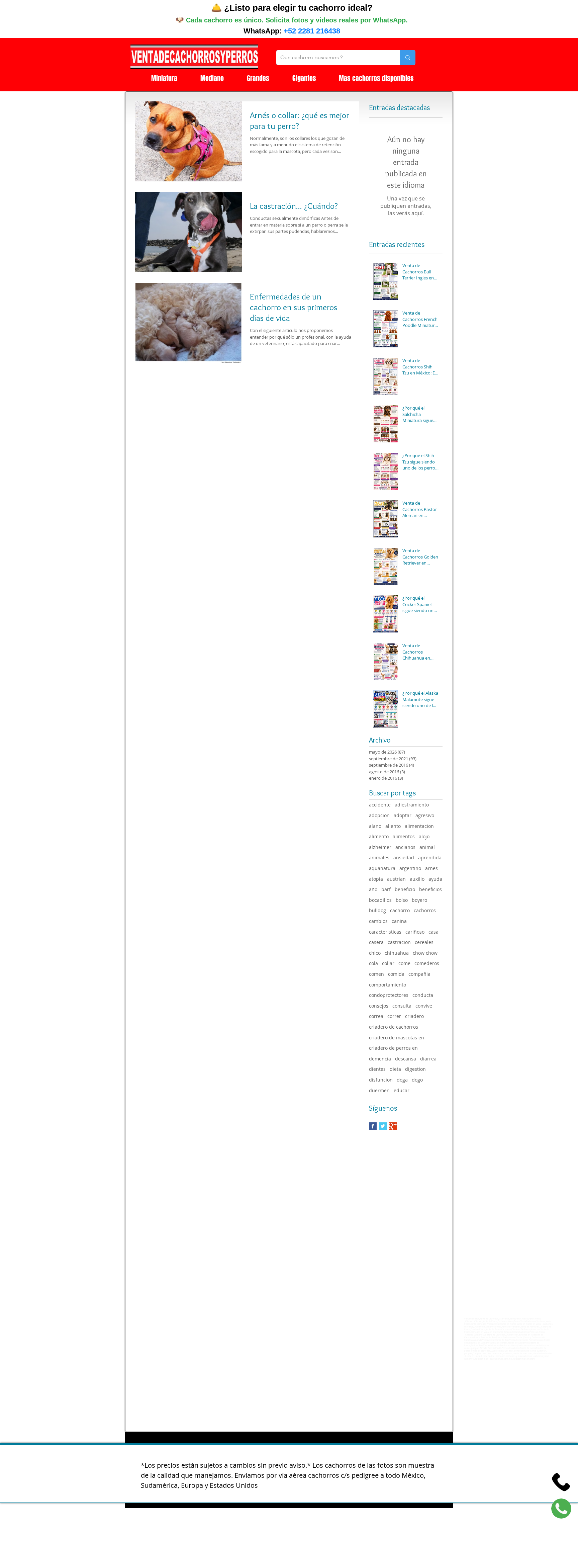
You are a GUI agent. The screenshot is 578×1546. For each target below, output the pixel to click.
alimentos (404, 836)
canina (399, 921)
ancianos (405, 847)
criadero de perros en (393, 1048)
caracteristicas (385, 932)
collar (388, 963)
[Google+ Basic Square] (393, 1126)
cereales (424, 942)
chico (375, 953)
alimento (379, 836)
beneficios (430, 889)
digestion (415, 1069)
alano (375, 826)
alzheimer (380, 847)
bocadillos (380, 900)
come (404, 963)
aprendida (430, 857)
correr (394, 1016)
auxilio (417, 879)
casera (376, 942)
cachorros (425, 910)
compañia (419, 974)
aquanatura (382, 868)
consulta (401, 1006)
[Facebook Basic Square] (373, 1126)
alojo (424, 836)
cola (373, 963)
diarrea (428, 1058)
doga (402, 1080)
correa (376, 1016)
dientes (377, 1069)
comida (396, 974)
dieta (395, 1069)
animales (379, 857)
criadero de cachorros (393, 1027)
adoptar (402, 815)
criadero (414, 1016)
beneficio (405, 889)
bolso (402, 900)
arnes (431, 868)
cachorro (400, 910)
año (373, 889)
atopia (376, 879)
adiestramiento (412, 804)
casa (433, 932)
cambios (378, 921)
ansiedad (403, 857)
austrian (396, 879)
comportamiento (387, 984)
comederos (426, 963)
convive (423, 1006)
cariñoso (414, 932)
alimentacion (419, 826)
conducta (422, 995)
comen (376, 974)
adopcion (379, 815)
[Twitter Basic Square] (383, 1126)
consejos (378, 1006)
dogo (417, 1080)
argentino (410, 868)
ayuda (435, 879)
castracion (399, 942)
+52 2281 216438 (312, 31)
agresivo (424, 815)
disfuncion (381, 1080)
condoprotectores (388, 995)
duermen (379, 1090)
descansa (405, 1058)
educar (401, 1090)
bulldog (377, 910)
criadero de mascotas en (396, 1037)
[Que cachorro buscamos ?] (407, 57)
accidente (380, 804)
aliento (393, 826)
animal (427, 847)
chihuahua (397, 953)
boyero (419, 900)
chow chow (425, 953)
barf (386, 889)
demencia (380, 1058)
